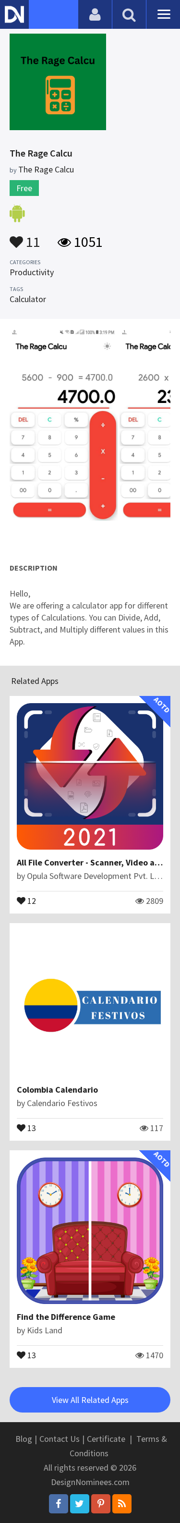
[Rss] (122, 1503)
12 (30, 900)
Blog (23, 1438)
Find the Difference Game (66, 1316)
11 (31, 237)
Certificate (106, 1438)
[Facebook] (58, 1503)
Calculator (28, 299)
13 (30, 1127)
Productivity (32, 272)
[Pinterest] (100, 1503)
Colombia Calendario (57, 1089)
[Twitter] (79, 1503)
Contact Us (59, 1438)
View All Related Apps (90, 1399)
